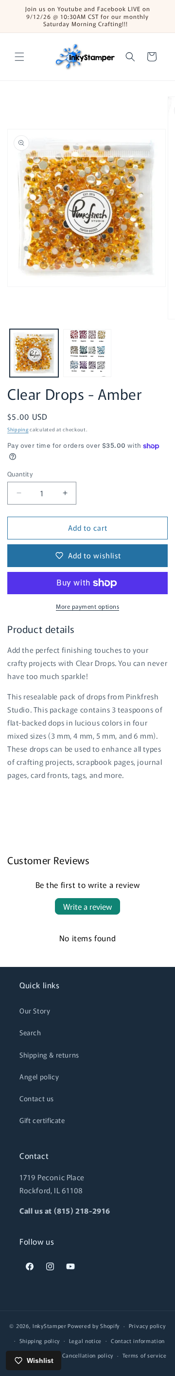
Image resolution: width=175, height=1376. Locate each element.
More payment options (87, 606)
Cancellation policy (87, 1355)
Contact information (138, 1340)
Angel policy (39, 1076)
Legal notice (85, 1340)
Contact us (36, 1098)
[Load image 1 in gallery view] (34, 353)
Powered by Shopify (94, 1325)
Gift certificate (42, 1120)
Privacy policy (147, 1325)
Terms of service (144, 1355)
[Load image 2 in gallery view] (87, 353)
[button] (19, 56)
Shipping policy (39, 1340)
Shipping (18, 429)
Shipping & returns (49, 1055)
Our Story (34, 1010)
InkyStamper (50, 1325)
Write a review (87, 906)
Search (30, 1032)
